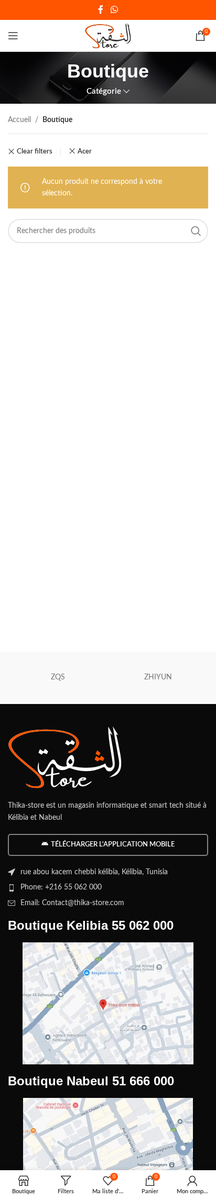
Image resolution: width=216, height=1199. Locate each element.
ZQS (58, 677)
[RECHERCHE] (196, 231)
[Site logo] (108, 35)
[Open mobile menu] (13, 35)
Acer (85, 151)
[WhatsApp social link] (114, 10)
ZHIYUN (158, 677)
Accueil (19, 120)
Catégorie (104, 91)
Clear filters (34, 151)
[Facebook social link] (101, 10)
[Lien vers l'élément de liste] (108, 887)
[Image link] (65, 757)
